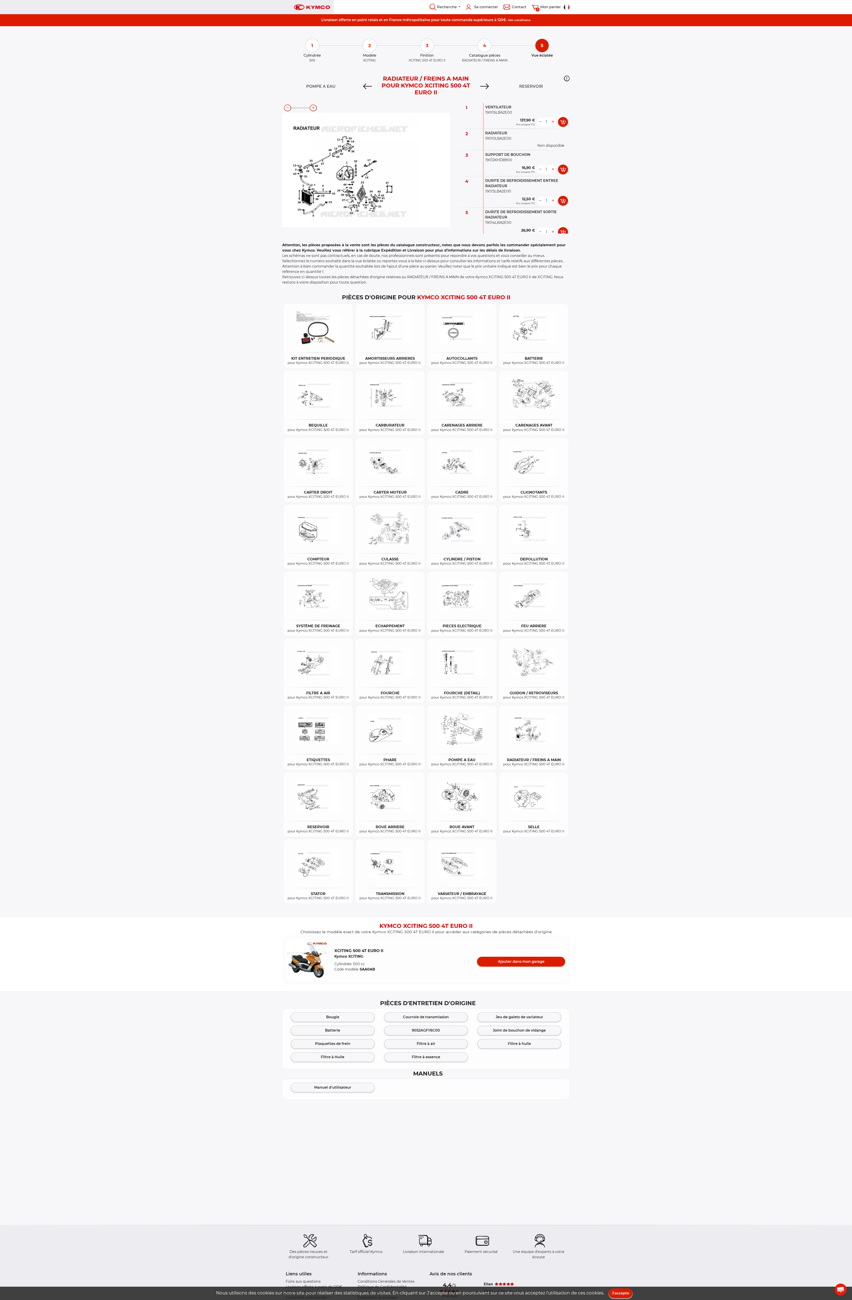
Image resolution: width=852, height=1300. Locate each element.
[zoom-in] (313, 108)
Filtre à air (426, 1044)
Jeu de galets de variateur (519, 1017)
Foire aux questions (303, 1281)
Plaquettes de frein (332, 1044)
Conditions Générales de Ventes (386, 1281)
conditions (522, 20)
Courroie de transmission (426, 1017)
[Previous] (367, 86)
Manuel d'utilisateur (332, 1087)
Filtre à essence (426, 1057)
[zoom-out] (287, 108)
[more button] (553, 122)
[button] (567, 78)
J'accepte (620, 1293)
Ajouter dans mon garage (521, 961)
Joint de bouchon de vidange (519, 1030)
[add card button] (563, 122)
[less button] (540, 122)
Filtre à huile (519, 1044)
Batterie (332, 1030)
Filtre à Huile (332, 1057)
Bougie (332, 1017)
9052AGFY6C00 (426, 1030)
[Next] (484, 86)
